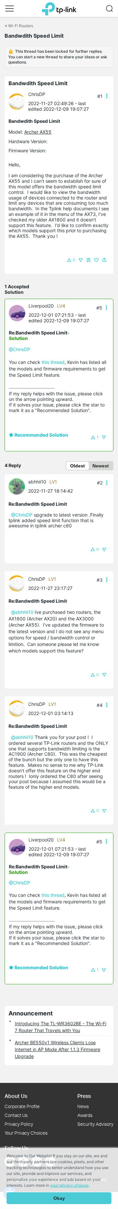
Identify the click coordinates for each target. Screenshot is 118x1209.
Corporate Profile (22, 1106)
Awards (84, 1115)
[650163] (18, 486)
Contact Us (16, 1115)
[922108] (19, 312)
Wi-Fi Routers (20, 25)
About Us (16, 1095)
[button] (9, 8)
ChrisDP (36, 94)
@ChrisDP (19, 349)
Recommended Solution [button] (40, 435)
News (83, 1106)
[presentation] (17, 101)
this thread (53, 362)
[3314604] (18, 101)
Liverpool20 (41, 306)
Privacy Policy (19, 1124)
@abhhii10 (22, 612)
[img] (88, 260)
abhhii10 (37, 481)
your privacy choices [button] (69, 1185)
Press (84, 1095)
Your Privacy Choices (26, 1133)
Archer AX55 (37, 132)
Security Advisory (95, 1124)
